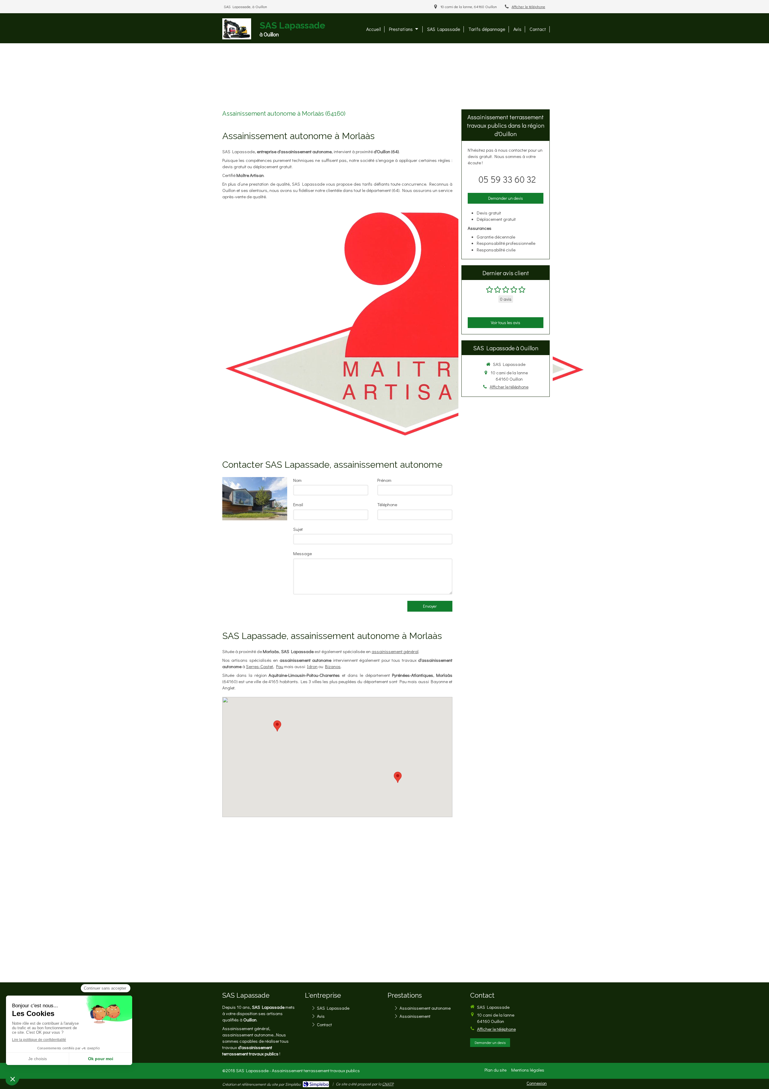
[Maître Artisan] (405, 323)
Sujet (298, 529)
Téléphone (387, 504)
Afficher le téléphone (528, 6)
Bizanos (333, 666)
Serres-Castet (259, 666)
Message (302, 553)
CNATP (388, 1083)
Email (298, 504)
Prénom (384, 480)
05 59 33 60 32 (507, 179)
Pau (279, 666)
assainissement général (395, 651)
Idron (312, 666)
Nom (297, 480)
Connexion (537, 1083)
